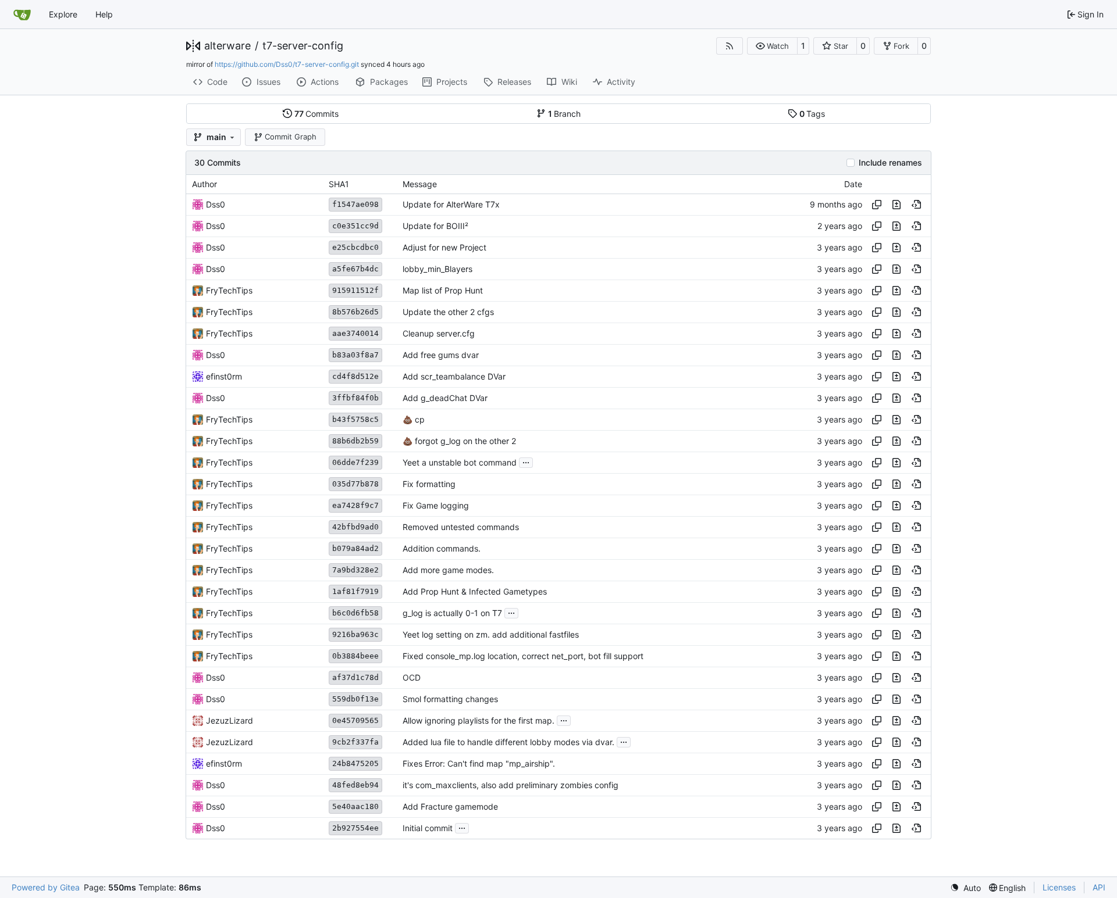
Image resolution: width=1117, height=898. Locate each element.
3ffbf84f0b (355, 397)
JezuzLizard (229, 720)
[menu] (965, 888)
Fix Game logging (436, 505)
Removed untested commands (461, 527)
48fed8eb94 (355, 785)
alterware (227, 46)
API (1099, 887)
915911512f (355, 290)
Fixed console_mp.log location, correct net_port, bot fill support (523, 656)
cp (418, 419)
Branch (564, 114)
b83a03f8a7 (355, 354)
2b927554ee (355, 828)
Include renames (890, 163)
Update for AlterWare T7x (451, 204)
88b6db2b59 (355, 441)
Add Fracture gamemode (450, 806)
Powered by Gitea (46, 887)
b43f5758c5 (355, 419)
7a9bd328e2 (355, 570)
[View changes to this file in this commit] (896, 204)
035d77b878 (355, 484)
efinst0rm (224, 376)
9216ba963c (355, 634)
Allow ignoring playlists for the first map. (478, 720)
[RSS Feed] (729, 46)
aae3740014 (355, 333)
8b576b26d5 (355, 311)
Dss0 (215, 204)
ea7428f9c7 (355, 505)
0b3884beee (355, 656)
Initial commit (428, 828)
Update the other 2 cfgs (448, 312)
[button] (772, 46)
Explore (63, 14)
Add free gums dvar (441, 355)
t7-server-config (302, 46)
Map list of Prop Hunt (443, 290)
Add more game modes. (448, 570)
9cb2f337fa (355, 742)
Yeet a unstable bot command (460, 462)
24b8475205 (355, 763)
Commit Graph (290, 136)
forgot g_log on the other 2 (464, 441)
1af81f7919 (355, 591)
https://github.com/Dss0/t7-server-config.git (287, 64)
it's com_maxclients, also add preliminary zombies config (510, 785)
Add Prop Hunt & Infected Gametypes (475, 591)
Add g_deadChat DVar (445, 398)
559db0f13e (355, 699)
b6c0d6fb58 (355, 613)
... (525, 461)
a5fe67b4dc (355, 268)
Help (104, 14)
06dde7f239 (355, 462)
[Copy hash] (876, 204)
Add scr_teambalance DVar (454, 376)
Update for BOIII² (435, 226)
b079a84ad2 (355, 548)
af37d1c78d (355, 677)
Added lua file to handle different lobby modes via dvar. (508, 742)
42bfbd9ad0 (355, 527)
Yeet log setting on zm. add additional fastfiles (491, 634)
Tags (812, 114)
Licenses (1059, 887)
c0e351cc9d (355, 225)
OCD (412, 677)
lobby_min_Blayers (437, 269)
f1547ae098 (355, 204)
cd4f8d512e (355, 376)
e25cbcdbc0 (355, 247)
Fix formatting (429, 484)
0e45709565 (355, 720)
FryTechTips (229, 290)
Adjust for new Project (444, 247)
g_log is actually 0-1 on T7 (452, 613)
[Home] (22, 14)
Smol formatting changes (450, 699)
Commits (316, 114)
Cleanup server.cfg (439, 333)
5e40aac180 (355, 806)
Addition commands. (442, 548)
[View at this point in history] (916, 204)
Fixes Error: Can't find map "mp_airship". (479, 763)
